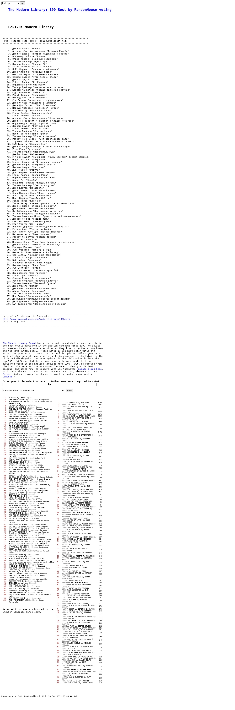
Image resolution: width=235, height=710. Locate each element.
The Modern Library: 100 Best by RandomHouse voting (59, 10)
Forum (6, 374)
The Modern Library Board (19, 343)
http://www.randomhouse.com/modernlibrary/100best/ (36, 319)
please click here (90, 369)
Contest (7, 376)
